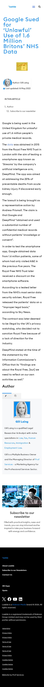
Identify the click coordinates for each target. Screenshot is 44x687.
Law (21, 438)
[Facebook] (9, 599)
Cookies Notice (7, 660)
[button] (34, 7)
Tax (25, 438)
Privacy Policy (7, 633)
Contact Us (7, 575)
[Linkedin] (20, 599)
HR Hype (6, 586)
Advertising (6, 628)
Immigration (22, 443)
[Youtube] (15, 599)
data (10, 144)
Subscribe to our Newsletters (14, 570)
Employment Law (13, 448)
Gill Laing (22, 421)
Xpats (4, 590)
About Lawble (8, 566)
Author (10, 107)
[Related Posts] (16, 396)
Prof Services (18, 675)
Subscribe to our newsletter (23, 111)
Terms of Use (6, 642)
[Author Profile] (7, 396)
